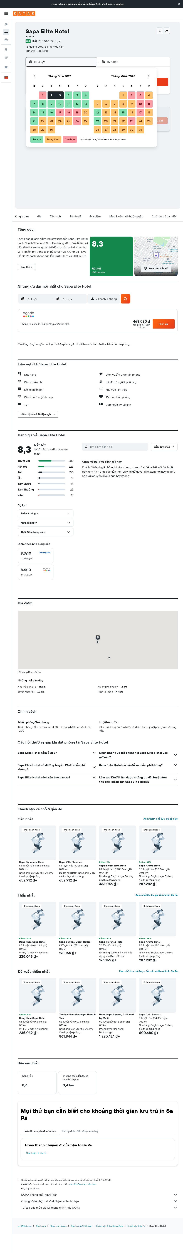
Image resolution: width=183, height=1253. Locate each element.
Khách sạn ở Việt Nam (81, 1226)
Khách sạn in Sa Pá (36, 1153)
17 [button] (60, 112)
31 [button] (140, 129)
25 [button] (68, 121)
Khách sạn (41, 1226)
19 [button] (77, 112)
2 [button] (51, 95)
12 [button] (77, 104)
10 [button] (59, 104)
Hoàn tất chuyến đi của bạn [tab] (39, 1131)
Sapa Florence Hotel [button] (111, 941)
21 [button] (34, 121)
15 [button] (42, 112)
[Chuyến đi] (6, 67)
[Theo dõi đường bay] (6, 57)
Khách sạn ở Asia (58, 1226)
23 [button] (51, 121)
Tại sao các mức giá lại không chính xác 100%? (50, 1207)
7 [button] (34, 104)
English (120, 4)
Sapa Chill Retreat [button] (149, 1014)
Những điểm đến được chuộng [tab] (80, 1131)
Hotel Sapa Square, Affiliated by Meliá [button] (116, 1016)
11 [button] (68, 104)
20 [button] (85, 112)
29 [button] (42, 129)
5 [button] (77, 95)
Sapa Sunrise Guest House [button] (74, 941)
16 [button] (51, 112)
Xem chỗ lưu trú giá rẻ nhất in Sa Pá (156, 895)
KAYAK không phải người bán (39, 1194)
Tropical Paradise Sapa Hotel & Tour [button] (77, 1016)
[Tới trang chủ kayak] (24, 13)
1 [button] (42, 95)
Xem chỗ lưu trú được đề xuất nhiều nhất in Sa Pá (148, 971)
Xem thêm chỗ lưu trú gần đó (161, 818)
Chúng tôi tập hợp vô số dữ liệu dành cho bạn (50, 1201)
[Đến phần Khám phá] (6, 49)
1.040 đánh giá (51, 41)
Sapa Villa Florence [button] (70, 862)
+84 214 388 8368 (37, 51)
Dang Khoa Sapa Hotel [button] (32, 941)
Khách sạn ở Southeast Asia (109, 1226)
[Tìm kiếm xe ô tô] (6, 39)
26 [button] (77, 121)
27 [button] (85, 121)
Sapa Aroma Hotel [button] (149, 865)
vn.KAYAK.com (24, 1226)
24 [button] (59, 121)
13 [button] (85, 104)
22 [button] (42, 121)
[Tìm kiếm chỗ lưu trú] (6, 31)
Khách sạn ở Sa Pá (136, 1226)
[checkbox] (35, 555)
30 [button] (51, 129)
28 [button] (34, 129)
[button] (179, 4)
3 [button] (60, 95)
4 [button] (68, 95)
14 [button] (34, 112)
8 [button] (43, 104)
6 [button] (85, 95)
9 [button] (51, 104)
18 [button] (68, 112)
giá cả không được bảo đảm (82, 1184)
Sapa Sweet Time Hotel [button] (113, 865)
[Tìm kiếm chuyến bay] (6, 24)
